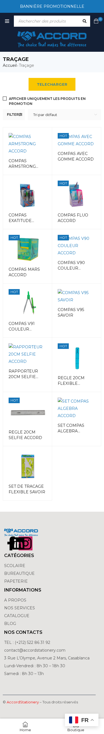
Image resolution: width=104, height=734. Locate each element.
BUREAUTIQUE (19, 573)
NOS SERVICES (19, 607)
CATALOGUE (16, 615)
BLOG (10, 623)
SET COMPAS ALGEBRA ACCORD (71, 431)
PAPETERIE (16, 581)
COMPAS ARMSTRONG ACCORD (22, 166)
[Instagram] (25, 543)
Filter (13, 114)
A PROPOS (15, 600)
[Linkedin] (18, 543)
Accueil (10, 65)
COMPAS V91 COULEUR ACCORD (22, 329)
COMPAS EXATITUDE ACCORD (20, 221)
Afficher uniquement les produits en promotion (47, 101)
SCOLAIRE (15, 565)
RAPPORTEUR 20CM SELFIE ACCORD (23, 377)
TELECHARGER (52, 84)
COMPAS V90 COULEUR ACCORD (71, 268)
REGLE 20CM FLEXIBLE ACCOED (71, 383)
